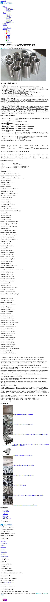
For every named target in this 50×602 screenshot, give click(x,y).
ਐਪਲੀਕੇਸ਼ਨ (5, 23)
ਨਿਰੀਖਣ (4, 24)
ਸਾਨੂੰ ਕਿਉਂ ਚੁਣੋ (8, 11)
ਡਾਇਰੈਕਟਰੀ (45, 593)
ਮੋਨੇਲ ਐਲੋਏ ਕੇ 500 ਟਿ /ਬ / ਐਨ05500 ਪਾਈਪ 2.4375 (23, 475)
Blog (4, 26)
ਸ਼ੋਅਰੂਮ (2, 594)
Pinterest (5, 599)
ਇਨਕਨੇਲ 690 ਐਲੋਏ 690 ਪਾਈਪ (19, 485)
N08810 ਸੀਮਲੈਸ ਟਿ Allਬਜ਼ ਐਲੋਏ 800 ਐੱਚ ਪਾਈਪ (23, 414)
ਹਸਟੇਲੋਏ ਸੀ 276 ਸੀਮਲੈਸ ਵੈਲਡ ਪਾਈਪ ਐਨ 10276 (23, 424)
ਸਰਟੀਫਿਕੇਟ (8, 10)
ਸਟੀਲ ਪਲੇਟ (8, 16)
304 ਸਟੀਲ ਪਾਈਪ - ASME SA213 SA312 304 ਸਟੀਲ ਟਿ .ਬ (25, 505)
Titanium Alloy (9, 20)
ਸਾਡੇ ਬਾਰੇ (5, 7)
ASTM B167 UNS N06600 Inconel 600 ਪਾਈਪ (22, 455)
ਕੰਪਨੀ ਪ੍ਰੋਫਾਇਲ (9, 8)
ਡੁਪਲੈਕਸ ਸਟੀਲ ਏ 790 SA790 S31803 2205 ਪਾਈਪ (23, 465)
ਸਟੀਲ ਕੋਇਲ (8, 17)
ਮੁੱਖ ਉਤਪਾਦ (5, 48)
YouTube (5, 600)
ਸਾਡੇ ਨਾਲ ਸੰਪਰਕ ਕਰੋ (7, 28)
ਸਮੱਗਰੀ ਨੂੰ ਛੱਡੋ (3, 1)
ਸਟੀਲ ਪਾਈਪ (8, 14)
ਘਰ (4, 6)
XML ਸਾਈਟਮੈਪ (39, 593)
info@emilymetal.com (8, 529)
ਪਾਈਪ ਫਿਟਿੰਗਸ (9, 15)
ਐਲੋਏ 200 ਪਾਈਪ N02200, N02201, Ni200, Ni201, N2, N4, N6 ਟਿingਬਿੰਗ (28, 495)
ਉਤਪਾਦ (4, 13)
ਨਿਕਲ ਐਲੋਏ (8, 21)
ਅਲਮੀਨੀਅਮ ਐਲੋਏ (10, 22)
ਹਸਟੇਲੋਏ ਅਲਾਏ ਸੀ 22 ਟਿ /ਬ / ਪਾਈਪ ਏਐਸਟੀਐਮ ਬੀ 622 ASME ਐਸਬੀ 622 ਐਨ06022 (30, 434)
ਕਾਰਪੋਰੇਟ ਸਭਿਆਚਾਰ (10, 9)
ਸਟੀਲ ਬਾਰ (8, 18)
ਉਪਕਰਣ (5, 25)
